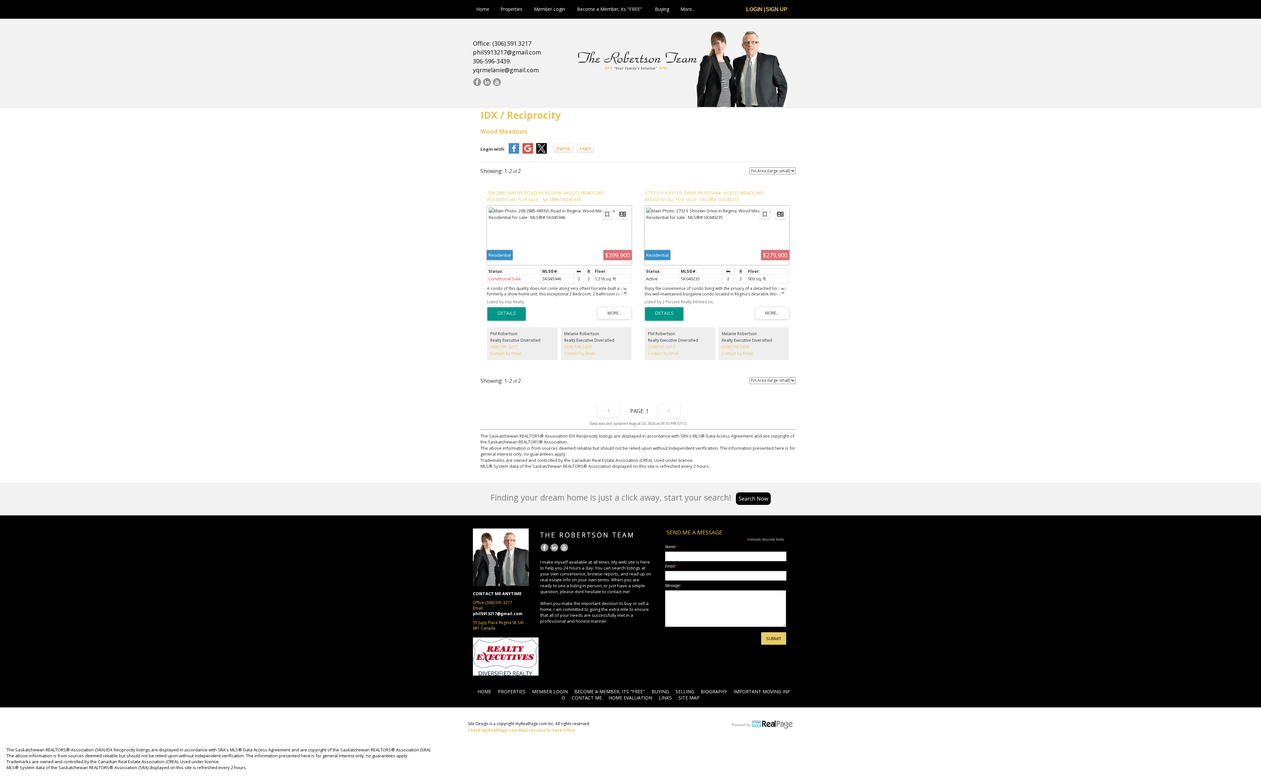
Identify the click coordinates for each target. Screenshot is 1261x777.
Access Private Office (553, 730)
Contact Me (587, 698)
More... (687, 9)
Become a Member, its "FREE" (609, 9)
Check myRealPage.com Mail (498, 730)
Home (482, 9)
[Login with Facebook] (514, 152)
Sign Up (776, 9)
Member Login (549, 9)
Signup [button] (563, 148)
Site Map (688, 698)
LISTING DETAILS (506, 314)
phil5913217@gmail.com (507, 52)
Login (754, 9)
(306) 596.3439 (577, 347)
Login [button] (585, 148)
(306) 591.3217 (504, 347)
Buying (662, 9)
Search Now (753, 498)
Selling (684, 691)
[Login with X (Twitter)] (541, 152)
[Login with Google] (527, 152)
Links (665, 698)
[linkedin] (487, 82)
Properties (511, 9)
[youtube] (497, 82)
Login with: (492, 149)
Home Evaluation (630, 698)
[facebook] (477, 82)
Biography (714, 691)
